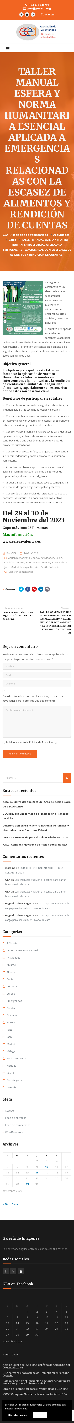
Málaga (24, 567)
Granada (12, 1015)
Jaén (6, 567)
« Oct (6, 1204)
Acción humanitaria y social (23, 557)
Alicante (11, 964)
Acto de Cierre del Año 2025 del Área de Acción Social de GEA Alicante (36, 1366)
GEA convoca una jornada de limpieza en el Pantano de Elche (36, 1374)
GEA (13, 553)
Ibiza (64, 562)
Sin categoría (14, 1080)
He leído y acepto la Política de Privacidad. (31, 742)
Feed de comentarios (17, 1125)
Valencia (54, 567)
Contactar (48, 14)
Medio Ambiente (16, 1058)
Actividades (47, 557)
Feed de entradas (15, 1117)
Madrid (15, 567)
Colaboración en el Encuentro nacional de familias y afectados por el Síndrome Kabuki (36, 1382)
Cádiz (59, 557)
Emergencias (33, 562)
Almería (11, 972)
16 (37, 1172)
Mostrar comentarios (21, 571)
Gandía (46, 562)
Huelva (56, 562)
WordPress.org (14, 1132)
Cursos (20, 562)
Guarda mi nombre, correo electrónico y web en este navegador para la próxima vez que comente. (34, 698)
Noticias (35, 567)
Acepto (40, 1414)
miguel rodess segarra (19, 903)
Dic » (15, 1204)
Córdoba (9, 562)
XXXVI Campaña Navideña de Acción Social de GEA (35, 844)
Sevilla (44, 567)
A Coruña (12, 943)
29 (27, 1184)
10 (46, 1166)
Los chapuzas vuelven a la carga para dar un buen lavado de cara (18, 615)
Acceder (10, 1110)
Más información (17, 1414)
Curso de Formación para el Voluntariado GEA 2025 (35, 837)
